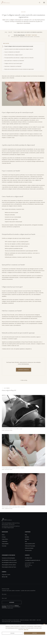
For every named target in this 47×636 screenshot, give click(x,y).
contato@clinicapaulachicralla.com (32, 560)
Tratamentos (4, 541)
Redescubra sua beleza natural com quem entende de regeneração (19, 69)
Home (6, 32)
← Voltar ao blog (23, 380)
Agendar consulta (23, 369)
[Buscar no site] (39, 2)
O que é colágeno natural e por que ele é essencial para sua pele (18, 46)
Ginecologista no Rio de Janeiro (9, 564)
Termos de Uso (28, 550)
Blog (26, 534)
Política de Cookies (29, 548)
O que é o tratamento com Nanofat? (12, 52)
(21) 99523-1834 (28, 558)
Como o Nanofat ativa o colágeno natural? (13, 54)
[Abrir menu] (44, 2)
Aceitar (34, 633)
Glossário (27, 539)
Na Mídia (27, 536)
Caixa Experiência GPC (30, 543)
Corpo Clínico (5, 539)
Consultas (4, 545)
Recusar (12, 633)
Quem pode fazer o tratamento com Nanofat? (14, 60)
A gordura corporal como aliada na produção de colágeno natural (18, 49)
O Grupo (4, 536)
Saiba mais (26, 629)
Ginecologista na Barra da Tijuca (9, 567)
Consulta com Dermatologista (8, 558)
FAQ (26, 541)
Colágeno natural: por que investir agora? (13, 63)
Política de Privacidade (30, 545)
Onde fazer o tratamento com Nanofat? (12, 66)
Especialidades (5, 543)
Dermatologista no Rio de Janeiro (9, 560)
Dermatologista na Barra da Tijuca (9, 562)
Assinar (11, 602)
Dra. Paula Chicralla (20, 35)
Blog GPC (10, 32)
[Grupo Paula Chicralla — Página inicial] (5, 2)
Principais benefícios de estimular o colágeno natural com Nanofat (18, 57)
